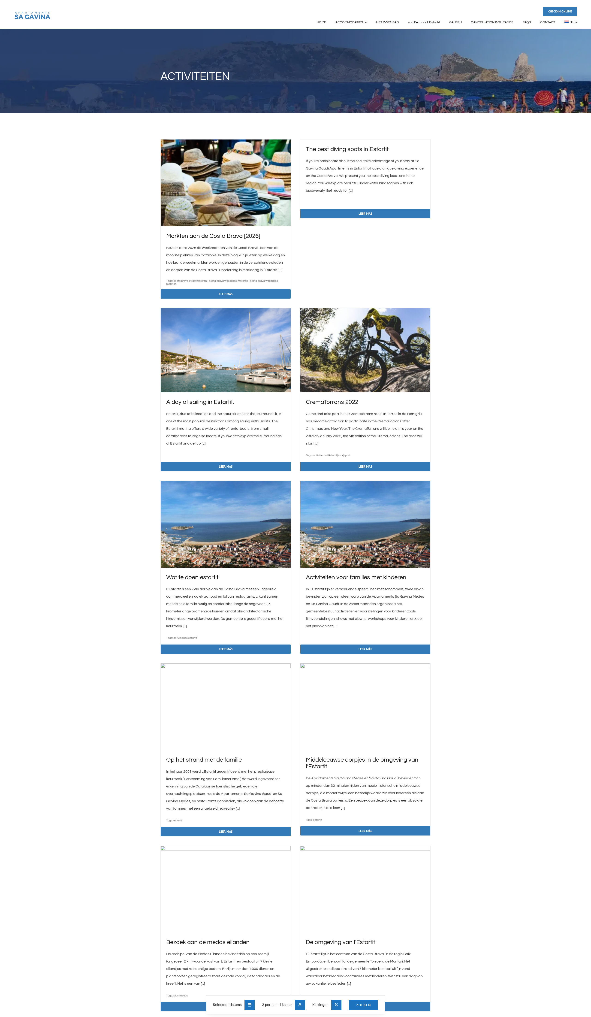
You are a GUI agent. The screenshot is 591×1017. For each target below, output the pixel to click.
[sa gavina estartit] (32, 13)
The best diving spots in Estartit (347, 149)
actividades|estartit (185, 637)
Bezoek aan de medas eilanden (208, 942)
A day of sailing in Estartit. (200, 402)
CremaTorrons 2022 (332, 402)
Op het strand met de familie (204, 760)
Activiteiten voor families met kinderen (356, 577)
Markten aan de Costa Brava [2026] (213, 236)
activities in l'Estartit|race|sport (331, 455)
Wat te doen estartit (192, 577)
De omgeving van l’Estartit (340, 942)
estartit (177, 820)
